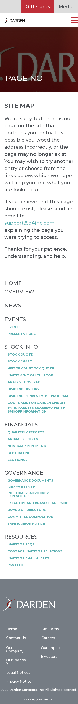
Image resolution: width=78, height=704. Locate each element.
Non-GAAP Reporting (27, 445)
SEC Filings (18, 459)
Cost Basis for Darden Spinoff (37, 402)
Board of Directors (27, 509)
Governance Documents (30, 480)
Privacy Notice (18, 681)
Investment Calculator (30, 375)
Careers (48, 638)
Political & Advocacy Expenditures (28, 494)
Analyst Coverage (25, 382)
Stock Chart (20, 361)
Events (15, 319)
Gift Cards (38, 6)
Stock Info (21, 347)
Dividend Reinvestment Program (38, 395)
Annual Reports (23, 439)
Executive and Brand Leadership (38, 502)
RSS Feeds (17, 565)
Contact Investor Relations (35, 551)
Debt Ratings (20, 452)
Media (66, 6)
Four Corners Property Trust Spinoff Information (36, 410)
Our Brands (16, 660)
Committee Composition (30, 516)
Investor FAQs (21, 544)
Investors (49, 657)
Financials (21, 424)
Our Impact (51, 648)
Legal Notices (18, 673)
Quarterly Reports (26, 432)
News (12, 305)
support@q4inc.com (29, 223)
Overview (19, 291)
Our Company (14, 649)
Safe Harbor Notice (26, 523)
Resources (20, 536)
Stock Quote (20, 354)
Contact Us (16, 638)
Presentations (22, 333)
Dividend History (23, 389)
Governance (23, 473)
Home (13, 283)
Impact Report (21, 487)
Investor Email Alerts (28, 558)
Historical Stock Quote (31, 368)
